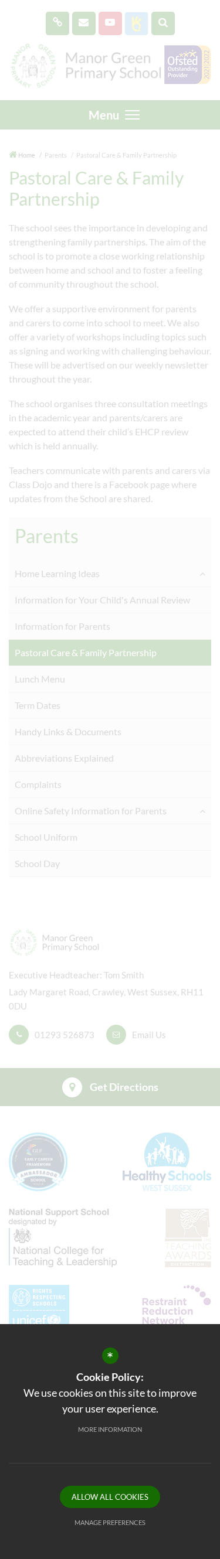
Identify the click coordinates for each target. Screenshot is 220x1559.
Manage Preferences (110, 1522)
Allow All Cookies (110, 1497)
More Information (110, 1429)
